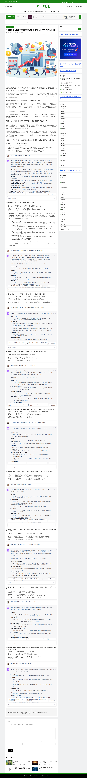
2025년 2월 (63, 128)
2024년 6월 (63, 140)
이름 (9, 741)
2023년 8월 (63, 160)
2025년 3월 (63, 126)
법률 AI (62, 197)
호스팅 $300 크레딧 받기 (68, 71)
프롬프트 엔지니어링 (39, 11)
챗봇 (62, 221)
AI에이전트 (63, 177)
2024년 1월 (63, 150)
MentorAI (63, 182)
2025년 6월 (63, 118)
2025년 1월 (63, 130)
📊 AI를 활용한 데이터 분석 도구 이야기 (69, 92)
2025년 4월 (63, 123)
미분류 (62, 189)
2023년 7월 (63, 162)
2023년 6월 (63, 165)
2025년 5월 (63, 121)
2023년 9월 (63, 158)
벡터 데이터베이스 (64, 199)
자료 (62, 216)
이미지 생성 (63, 214)
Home (25, 11)
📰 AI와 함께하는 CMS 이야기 (67, 89)
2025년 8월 (63, 113)
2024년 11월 (63, 135)
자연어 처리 (63, 219)
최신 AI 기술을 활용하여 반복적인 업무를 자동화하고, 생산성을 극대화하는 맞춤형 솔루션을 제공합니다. (70, 65)
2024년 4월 (63, 145)
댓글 (9, 727)
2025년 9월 (63, 111)
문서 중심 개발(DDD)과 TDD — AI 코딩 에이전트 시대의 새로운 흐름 (54, 16)
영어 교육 (63, 209)
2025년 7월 (63, 116)
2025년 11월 (63, 108)
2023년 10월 (63, 155)
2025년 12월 (63, 106)
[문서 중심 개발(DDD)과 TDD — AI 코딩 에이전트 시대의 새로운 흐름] (36, 17)
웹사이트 (42, 741)
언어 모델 (53, 11)
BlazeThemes (51, 775)
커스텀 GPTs (30, 11)
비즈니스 (58, 11)
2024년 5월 (63, 143)
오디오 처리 (63, 212)
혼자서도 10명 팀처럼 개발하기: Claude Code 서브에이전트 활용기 (18, 16)
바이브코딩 (63, 194)
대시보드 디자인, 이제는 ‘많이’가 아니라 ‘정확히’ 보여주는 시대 (61, 1)
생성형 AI (12, 26)
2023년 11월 (63, 153)
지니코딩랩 (43, 6)
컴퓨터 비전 (63, 224)
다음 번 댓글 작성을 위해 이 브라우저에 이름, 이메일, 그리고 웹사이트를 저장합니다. (25, 746)
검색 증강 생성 (64, 187)
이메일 (26, 741)
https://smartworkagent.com (69, 34)
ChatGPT (47, 11)
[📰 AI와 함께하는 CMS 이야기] (72, 17)
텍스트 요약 (63, 226)
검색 (61, 26)
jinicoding (9, 32)
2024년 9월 (63, 138)
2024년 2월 (63, 148)
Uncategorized (64, 184)
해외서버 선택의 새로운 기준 (71, 170)
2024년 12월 (63, 133)
